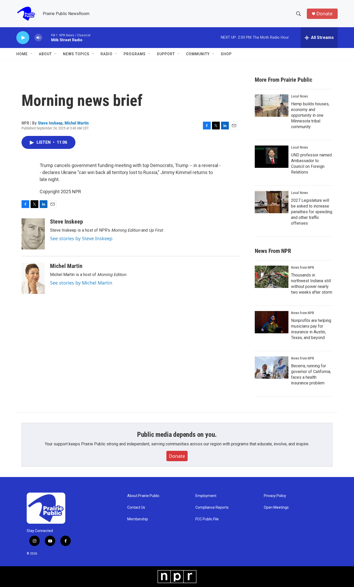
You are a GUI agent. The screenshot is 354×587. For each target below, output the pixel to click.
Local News (299, 96)
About (45, 54)
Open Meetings (276, 507)
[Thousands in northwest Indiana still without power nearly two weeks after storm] (271, 277)
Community (198, 54)
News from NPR (302, 267)
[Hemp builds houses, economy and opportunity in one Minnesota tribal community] (271, 105)
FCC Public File (207, 519)
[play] (23, 38)
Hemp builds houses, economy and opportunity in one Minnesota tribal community (310, 115)
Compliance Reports (212, 507)
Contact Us (136, 507)
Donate (324, 13)
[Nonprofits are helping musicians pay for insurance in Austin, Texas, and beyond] (271, 322)
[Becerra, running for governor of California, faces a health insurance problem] (271, 367)
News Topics (76, 54)
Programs (135, 54)
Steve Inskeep (50, 123)
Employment (205, 496)
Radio (106, 54)
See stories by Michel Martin (81, 283)
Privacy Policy (275, 496)
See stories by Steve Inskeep (81, 238)
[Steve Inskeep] (33, 234)
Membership (137, 519)
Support (166, 54)
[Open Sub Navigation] (32, 54)
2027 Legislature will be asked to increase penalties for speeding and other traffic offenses (311, 212)
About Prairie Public (143, 496)
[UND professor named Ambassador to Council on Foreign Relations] (271, 157)
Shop (226, 54)
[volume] (38, 38)
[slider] (46, 37)
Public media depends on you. (177, 434)
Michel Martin (77, 123)
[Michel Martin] (33, 278)
